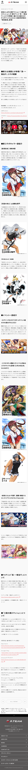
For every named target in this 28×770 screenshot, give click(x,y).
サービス (12, 708)
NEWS (7, 708)
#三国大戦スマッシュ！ (6, 23)
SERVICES (4, 739)
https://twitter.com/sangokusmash (12, 112)
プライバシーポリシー (6, 753)
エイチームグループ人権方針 (7, 763)
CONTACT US (5, 749)
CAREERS (4, 746)
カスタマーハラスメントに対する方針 (9, 760)
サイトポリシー (4, 756)
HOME (2, 708)
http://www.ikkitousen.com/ (10, 597)
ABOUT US (4, 735)
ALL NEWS (14, 701)
